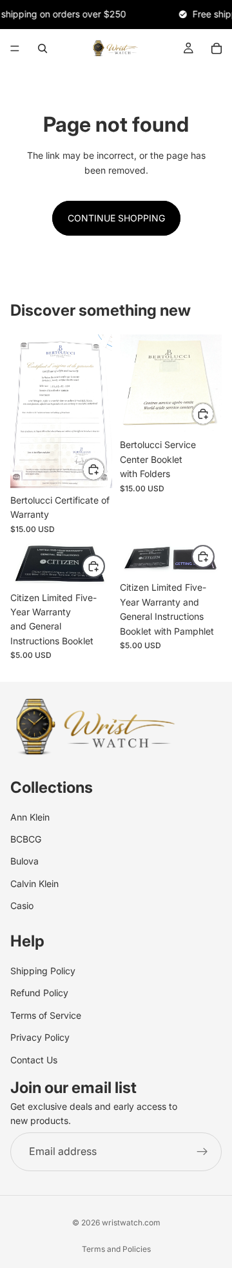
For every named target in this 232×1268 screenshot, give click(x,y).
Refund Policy (39, 993)
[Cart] (216, 48)
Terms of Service (45, 1015)
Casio (22, 905)
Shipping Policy (42, 970)
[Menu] (15, 48)
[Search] (42, 48)
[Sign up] (202, 1151)
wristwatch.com (131, 1222)
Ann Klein (30, 817)
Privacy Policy (40, 1037)
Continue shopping (116, 217)
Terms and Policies (116, 1249)
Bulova (24, 861)
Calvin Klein (34, 883)
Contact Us (33, 1059)
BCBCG (25, 838)
